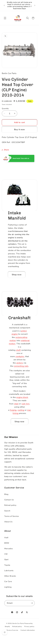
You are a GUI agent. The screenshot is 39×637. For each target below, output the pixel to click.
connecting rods (21, 366)
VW (6, 554)
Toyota (7, 565)
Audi (6, 537)
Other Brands (10, 576)
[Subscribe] (32, 603)
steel (16, 403)
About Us (8, 522)
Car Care (8, 581)
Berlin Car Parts (18, 623)
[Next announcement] (34, 5)
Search (7, 511)
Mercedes (8, 548)
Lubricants (9, 570)
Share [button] (6, 150)
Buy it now (19, 129)
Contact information (28, 630)
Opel (6, 559)
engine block (22, 397)
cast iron (25, 403)
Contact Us (9, 500)
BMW (6, 543)
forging (13, 410)
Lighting (8, 587)
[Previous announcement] (4, 5)
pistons (19, 363)
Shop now (16, 274)
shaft (18, 350)
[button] (5, 18)
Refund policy (10, 505)
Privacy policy (29, 626)
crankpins (19, 356)
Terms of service (12, 630)
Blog (6, 494)
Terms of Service (11, 516)
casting (21, 410)
